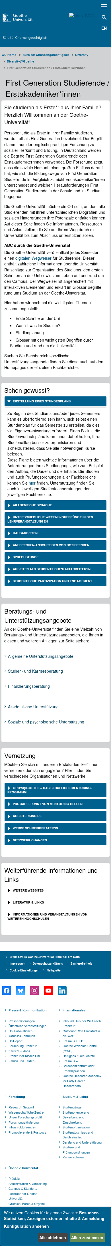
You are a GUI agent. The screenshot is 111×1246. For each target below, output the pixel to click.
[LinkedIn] (62, 990)
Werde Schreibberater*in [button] (35, 828)
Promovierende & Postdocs (27, 1132)
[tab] (55, 401)
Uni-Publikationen (20, 1031)
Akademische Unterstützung (33, 706)
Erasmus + (70, 1061)
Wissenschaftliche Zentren (27, 1112)
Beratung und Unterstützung (82, 1142)
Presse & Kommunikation (28, 1010)
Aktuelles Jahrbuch (22, 1035)
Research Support (21, 1107)
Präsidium (15, 1178)
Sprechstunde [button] (25, 557)
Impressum (17, 963)
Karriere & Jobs (19, 1051)
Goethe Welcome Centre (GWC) (80, 1048)
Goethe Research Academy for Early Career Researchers (82, 1080)
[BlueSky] (20, 990)
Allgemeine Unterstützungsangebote (40, 656)
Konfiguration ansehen (26, 1226)
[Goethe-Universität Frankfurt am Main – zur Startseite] (25, 17)
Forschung (17, 1096)
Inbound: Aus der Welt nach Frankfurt (82, 1023)
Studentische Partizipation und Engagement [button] (52, 581)
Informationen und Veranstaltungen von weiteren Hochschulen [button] (47, 916)
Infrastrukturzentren (22, 1127)
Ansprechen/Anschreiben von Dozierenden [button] (50, 545)
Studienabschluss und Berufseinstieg (78, 1135)
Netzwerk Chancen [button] (29, 840)
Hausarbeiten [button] (25, 533)
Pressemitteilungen (22, 1021)
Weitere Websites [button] (28, 890)
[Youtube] (48, 990)
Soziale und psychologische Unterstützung (46, 722)
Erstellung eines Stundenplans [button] (41, 401)
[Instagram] (34, 990)
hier (33, 483)
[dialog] (55, 1226)
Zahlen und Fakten (21, 1061)
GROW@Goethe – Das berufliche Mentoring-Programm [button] (49, 790)
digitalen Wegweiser (33, 258)
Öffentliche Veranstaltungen (27, 1025)
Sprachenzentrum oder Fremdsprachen (78, 1068)
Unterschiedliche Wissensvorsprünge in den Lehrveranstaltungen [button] (50, 519)
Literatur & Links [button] (28, 902)
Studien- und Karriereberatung (35, 671)
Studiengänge (72, 1107)
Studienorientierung (76, 1112)
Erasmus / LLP (73, 1041)
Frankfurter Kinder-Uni (24, 1055)
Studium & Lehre (75, 1096)
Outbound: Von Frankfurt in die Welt (81, 1033)
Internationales (74, 1010)
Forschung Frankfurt (23, 1045)
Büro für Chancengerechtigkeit (25, 37)
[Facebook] (6, 990)
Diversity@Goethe (20, 61)
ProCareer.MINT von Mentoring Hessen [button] (47, 804)
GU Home (9, 55)
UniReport (15, 1041)
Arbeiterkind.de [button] (27, 816)
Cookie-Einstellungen (24, 970)
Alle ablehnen (52, 1237)
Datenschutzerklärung (48, 963)
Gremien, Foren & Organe (27, 1203)
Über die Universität (23, 1168)
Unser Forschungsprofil (25, 1117)
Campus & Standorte (23, 1188)
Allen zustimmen (87, 1237)
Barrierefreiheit (81, 963)
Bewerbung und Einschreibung (73, 1119)
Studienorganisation (76, 1127)
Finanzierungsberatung (29, 686)
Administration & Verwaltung (28, 1183)
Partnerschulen (73, 1157)
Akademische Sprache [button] (32, 505)
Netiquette (54, 970)
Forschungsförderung (24, 1122)
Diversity (81, 55)
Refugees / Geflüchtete (79, 1055)
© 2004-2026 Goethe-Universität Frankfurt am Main (45, 957)
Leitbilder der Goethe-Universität (23, 1196)
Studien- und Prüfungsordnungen (76, 1149)
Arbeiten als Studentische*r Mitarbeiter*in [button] (51, 569)
